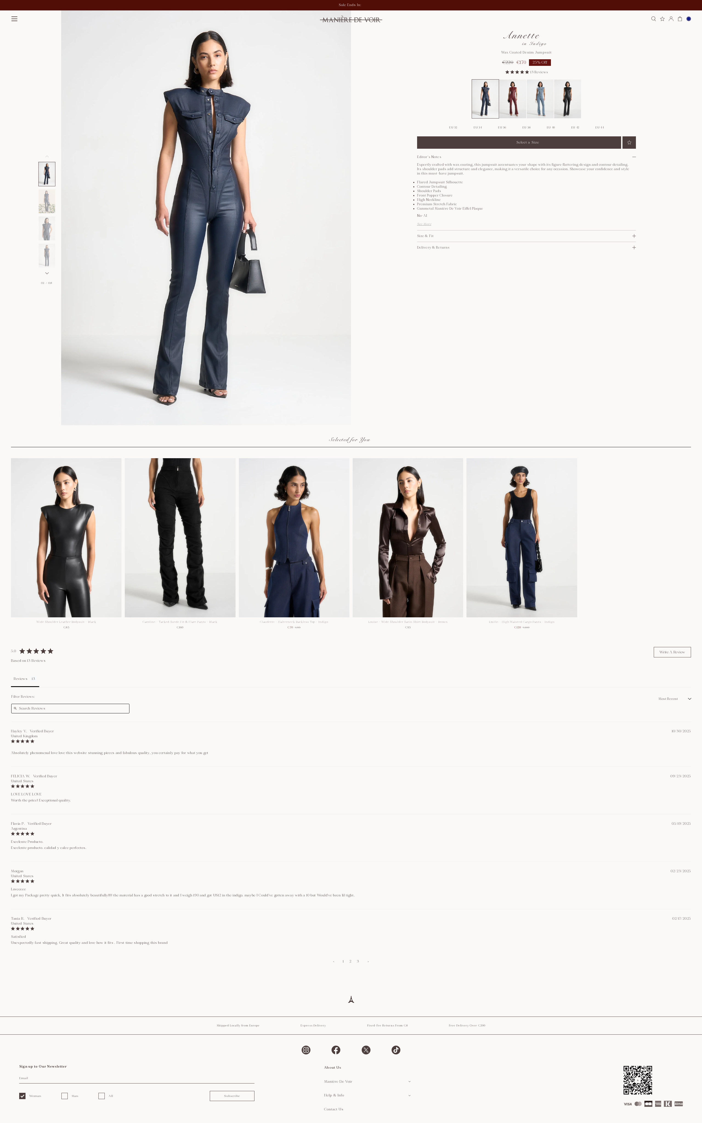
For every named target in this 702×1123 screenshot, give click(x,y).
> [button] (368, 961)
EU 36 (502, 127)
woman (35, 1096)
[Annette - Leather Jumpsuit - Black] (567, 99)
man (75, 1096)
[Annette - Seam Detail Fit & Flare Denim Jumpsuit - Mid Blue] (540, 99)
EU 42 (575, 127)
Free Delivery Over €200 (467, 1025)
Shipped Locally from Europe (238, 1025)
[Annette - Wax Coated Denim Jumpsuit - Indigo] (485, 99)
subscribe (232, 1096)
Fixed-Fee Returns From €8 (387, 1025)
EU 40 (551, 127)
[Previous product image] (47, 156)
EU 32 (453, 127)
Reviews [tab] (21, 679)
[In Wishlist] (629, 142)
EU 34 (478, 127)
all (111, 1096)
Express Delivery (313, 1025)
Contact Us (334, 1109)
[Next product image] (47, 273)
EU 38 (526, 127)
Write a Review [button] (672, 652)
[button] (46, 174)
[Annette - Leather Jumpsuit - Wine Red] (512, 99)
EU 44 (599, 127)
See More (424, 224)
